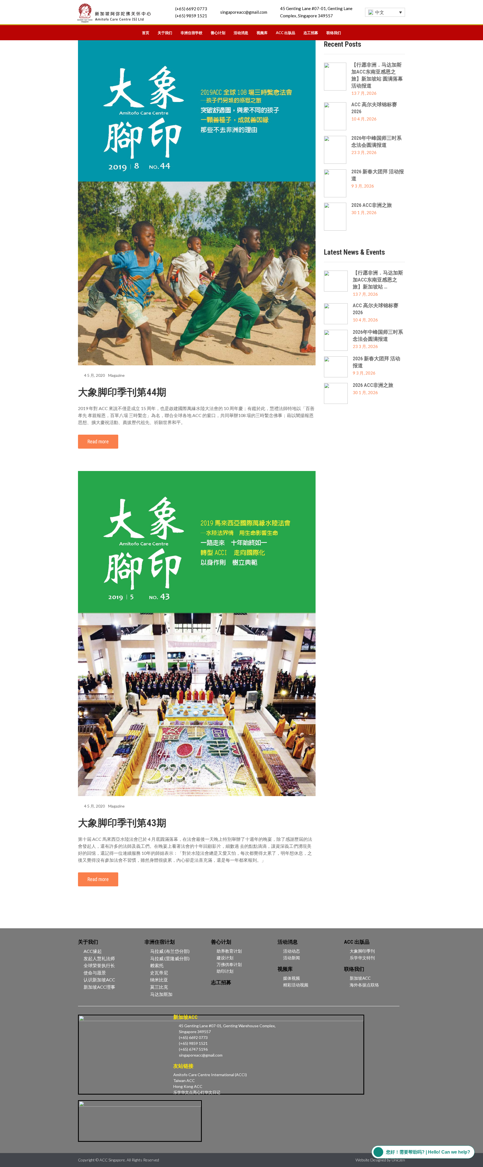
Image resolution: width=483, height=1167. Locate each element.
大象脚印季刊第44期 (122, 392)
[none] (385, 12)
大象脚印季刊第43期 (122, 823)
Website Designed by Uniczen (380, 1159)
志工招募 (311, 32)
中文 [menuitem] (379, 12)
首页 (145, 32)
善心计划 (218, 32)
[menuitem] (385, 12)
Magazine (116, 375)
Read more (98, 441)
